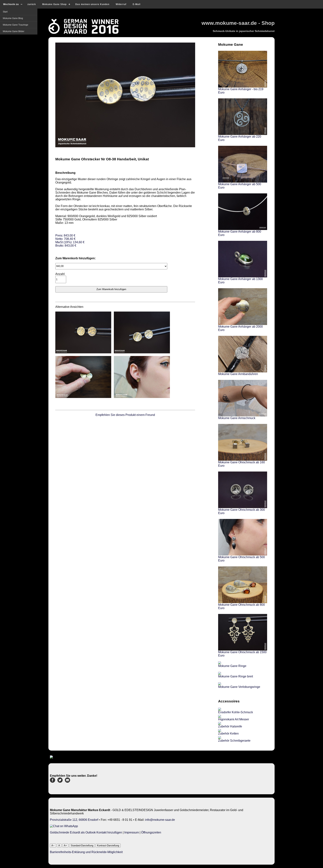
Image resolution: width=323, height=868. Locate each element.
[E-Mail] (67, 781)
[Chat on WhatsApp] (64, 826)
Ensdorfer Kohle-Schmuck (235, 712)
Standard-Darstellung (82, 845)
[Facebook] (52, 781)
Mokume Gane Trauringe (15, 25)
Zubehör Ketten (228, 733)
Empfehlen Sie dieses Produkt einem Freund (125, 414)
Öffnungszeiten (151, 832)
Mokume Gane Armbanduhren (238, 374)
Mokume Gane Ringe (232, 666)
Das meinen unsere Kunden (92, 4)
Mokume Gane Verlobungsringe (239, 686)
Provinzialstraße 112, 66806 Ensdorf (74, 819)
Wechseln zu (11, 4)
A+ (65, 845)
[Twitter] (60, 781)
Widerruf (121, 4)
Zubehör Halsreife (230, 726)
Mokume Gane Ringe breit (235, 676)
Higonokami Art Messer (233, 719)
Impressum (131, 832)
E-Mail (136, 4)
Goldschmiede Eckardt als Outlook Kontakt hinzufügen (86, 832)
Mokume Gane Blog (13, 18)
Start (5, 11)
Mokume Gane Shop (54, 4)
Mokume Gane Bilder (13, 31)
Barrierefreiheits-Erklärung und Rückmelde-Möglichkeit (86, 852)
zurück (31, 4)
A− (53, 845)
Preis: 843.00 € (69, 240)
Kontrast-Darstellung (108, 845)
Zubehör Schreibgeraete (234, 740)
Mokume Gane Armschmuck (236, 418)
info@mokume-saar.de (160, 819)
